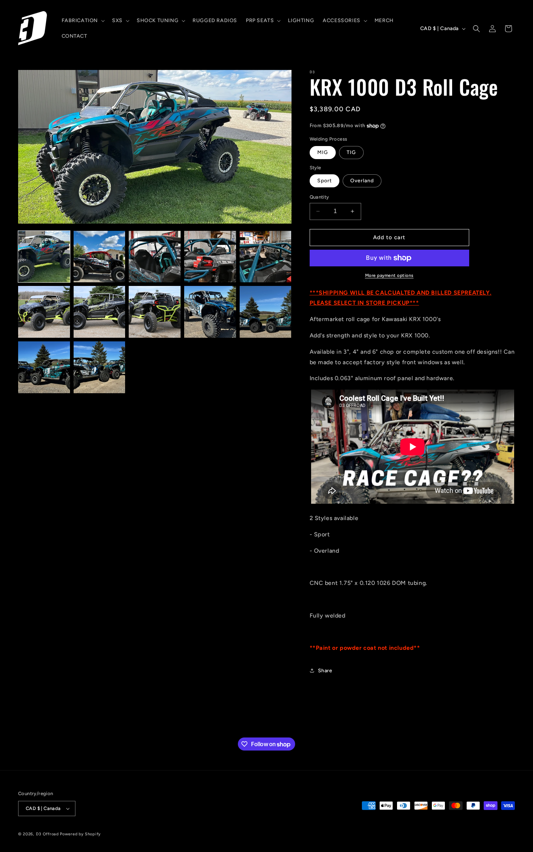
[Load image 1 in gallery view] (44, 257)
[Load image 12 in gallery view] (99, 367)
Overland (362, 181)
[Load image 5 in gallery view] (266, 257)
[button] (82, 20)
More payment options (389, 275)
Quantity (319, 197)
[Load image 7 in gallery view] (99, 312)
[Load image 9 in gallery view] (210, 312)
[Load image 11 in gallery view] (44, 367)
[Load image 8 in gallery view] (155, 312)
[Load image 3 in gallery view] (155, 257)
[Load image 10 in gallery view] (266, 312)
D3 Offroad (47, 834)
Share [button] (325, 671)
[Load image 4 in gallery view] (210, 257)
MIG (322, 152)
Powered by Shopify (80, 834)
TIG (351, 152)
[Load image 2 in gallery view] (99, 257)
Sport (324, 181)
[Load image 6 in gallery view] (44, 312)
